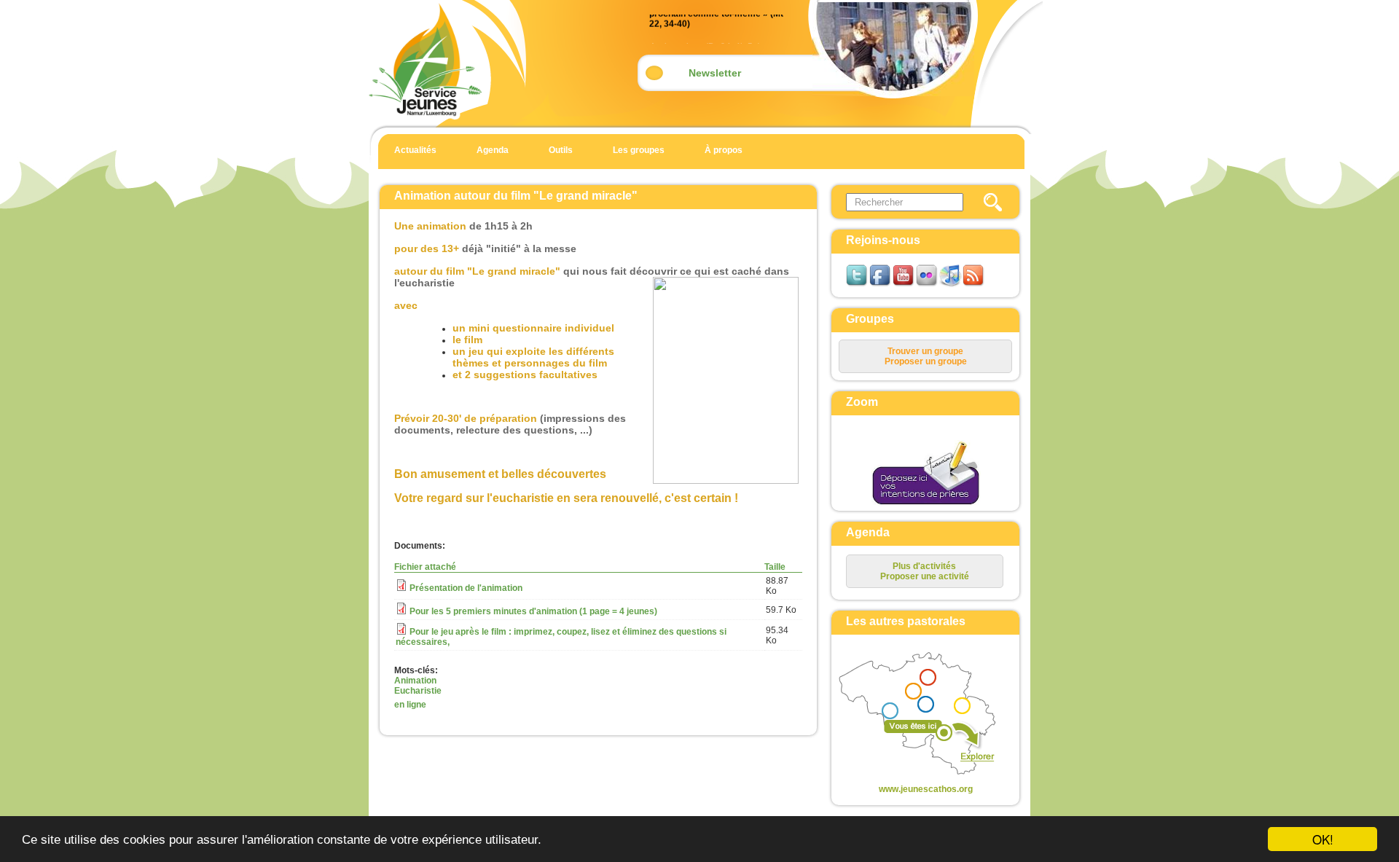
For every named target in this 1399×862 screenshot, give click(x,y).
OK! (1322, 839)
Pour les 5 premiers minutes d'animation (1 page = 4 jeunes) (533, 611)
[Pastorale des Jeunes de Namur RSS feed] (974, 285)
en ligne (410, 705)
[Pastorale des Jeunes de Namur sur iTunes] (951, 285)
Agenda (493, 150)
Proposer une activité (924, 576)
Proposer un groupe (926, 361)
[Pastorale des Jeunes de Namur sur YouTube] (904, 285)
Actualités (415, 150)
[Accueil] (425, 116)
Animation (415, 680)
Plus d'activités (924, 566)
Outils (561, 150)
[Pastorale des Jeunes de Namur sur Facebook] (881, 285)
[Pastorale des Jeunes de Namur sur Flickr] (927, 285)
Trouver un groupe (925, 351)
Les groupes (639, 150)
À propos (723, 150)
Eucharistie (418, 691)
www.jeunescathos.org (926, 789)
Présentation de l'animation (465, 588)
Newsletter (715, 73)
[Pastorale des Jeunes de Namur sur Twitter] (857, 285)
